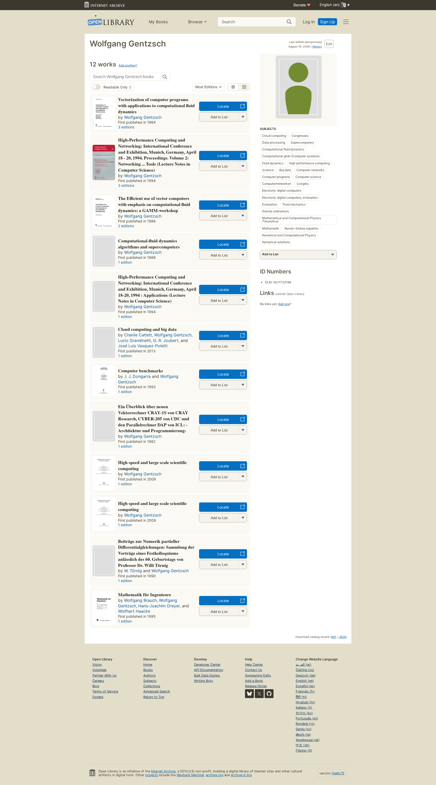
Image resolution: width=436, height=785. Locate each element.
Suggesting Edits (258, 675)
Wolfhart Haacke (134, 611)
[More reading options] (333, 254)
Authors (149, 675)
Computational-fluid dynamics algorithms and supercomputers (149, 243)
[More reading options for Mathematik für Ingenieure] (243, 611)
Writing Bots (203, 681)
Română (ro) (305, 724)
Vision (97, 664)
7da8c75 (338, 773)
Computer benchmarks (140, 370)
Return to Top (153, 697)
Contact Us (253, 670)
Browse (195, 21)
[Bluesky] (249, 693)
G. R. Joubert (165, 340)
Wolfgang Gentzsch (142, 117)
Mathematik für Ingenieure (144, 594)
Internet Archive (163, 771)
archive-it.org (241, 775)
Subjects (149, 681)
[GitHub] (269, 693)
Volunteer (99, 670)
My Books (158, 21)
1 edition (125, 262)
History (317, 46)
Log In (309, 21)
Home (147, 664)
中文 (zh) (303, 745)
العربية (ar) (303, 664)
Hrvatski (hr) (305, 702)
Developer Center (207, 664)
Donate (302, 5)
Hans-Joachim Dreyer (159, 605)
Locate (223, 106)
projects (151, 775)
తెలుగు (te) (303, 734)
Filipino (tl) (304, 750)
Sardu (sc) (304, 729)
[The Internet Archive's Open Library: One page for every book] (110, 21)
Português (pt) (307, 718)
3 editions (126, 127)
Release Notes (256, 686)
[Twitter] (259, 693)
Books (148, 670)
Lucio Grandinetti (134, 340)
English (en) (305, 681)
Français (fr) (305, 691)
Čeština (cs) (305, 670)
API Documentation (208, 670)
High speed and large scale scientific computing (152, 465)
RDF (333, 637)
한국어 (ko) (304, 713)
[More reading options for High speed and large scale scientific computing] (243, 476)
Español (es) (305, 686)
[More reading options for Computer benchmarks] (243, 384)
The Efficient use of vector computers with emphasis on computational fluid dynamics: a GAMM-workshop (154, 204)
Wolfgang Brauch (140, 600)
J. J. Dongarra (137, 376)
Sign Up (327, 21)
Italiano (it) (304, 707)
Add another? (128, 65)
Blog (95, 686)
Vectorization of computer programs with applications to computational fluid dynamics (156, 105)
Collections (151, 686)
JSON (342, 637)
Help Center (254, 664)
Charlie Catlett (138, 334)
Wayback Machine (190, 775)
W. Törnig (133, 570)
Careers (98, 681)
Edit (329, 44)
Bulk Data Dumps (207, 675)
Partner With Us (104, 675)
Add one (284, 304)
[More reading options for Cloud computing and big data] (243, 346)
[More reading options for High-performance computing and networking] (243, 166)
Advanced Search (156, 691)
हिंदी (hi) (301, 697)
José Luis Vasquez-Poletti (143, 345)
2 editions (126, 226)
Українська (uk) (308, 740)
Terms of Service (105, 691)
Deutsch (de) (306, 675)
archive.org (214, 775)
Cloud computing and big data (147, 329)
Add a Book (254, 681)
